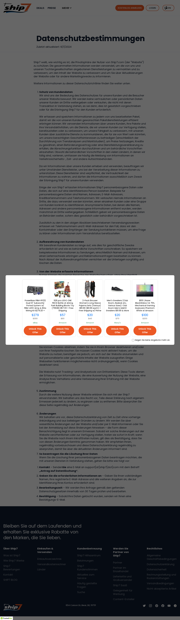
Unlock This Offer (35, 330)
